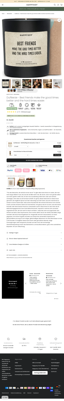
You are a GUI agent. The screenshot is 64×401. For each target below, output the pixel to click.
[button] (2, 4)
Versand (16, 257)
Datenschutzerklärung (16, 393)
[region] (43, 283)
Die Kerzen (54, 368)
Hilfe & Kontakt (36, 362)
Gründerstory (55, 365)
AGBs (16, 362)
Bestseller (9, 13)
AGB (24, 393)
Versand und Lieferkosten (22, 371)
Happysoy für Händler (38, 365)
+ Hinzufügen (57, 146)
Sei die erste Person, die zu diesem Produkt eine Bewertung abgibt (32, 324)
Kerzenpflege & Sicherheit (22, 374)
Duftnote (54, 371)
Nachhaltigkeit (55, 362)
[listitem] (11, 182)
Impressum (18, 365)
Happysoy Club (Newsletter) (40, 368)
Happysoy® (57, 392)
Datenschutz (18, 368)
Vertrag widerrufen (40, 373)
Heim (3, 13)
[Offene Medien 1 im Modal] (59, 20)
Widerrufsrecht (5, 393)
